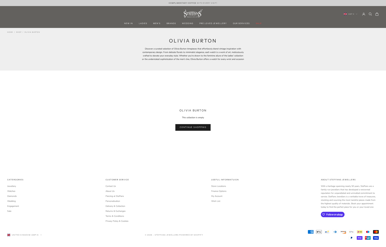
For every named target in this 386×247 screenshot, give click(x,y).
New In (128, 23)
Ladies (143, 23)
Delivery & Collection (115, 206)
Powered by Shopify (191, 235)
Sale (9, 211)
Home (10, 32)
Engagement (13, 206)
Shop (18, 32)
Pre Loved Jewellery (213, 23)
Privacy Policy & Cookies (117, 221)
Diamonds (12, 196)
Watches (11, 191)
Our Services (241, 23)
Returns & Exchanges (116, 211)
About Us (110, 191)
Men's (157, 23)
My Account (216, 196)
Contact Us (111, 186)
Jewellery (11, 186)
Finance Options (218, 191)
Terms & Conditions (115, 216)
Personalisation (113, 201)
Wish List (215, 201)
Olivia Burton (32, 32)
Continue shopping (193, 127)
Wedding (187, 23)
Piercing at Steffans (115, 196)
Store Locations (218, 186)
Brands (171, 23)
